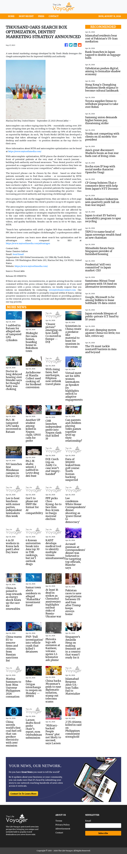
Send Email (18, 254)
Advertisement (62, 828)
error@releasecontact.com (62, 290)
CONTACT (54, 16)
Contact (59, 832)
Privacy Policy (62, 824)
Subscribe (103, 833)
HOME (11, 16)
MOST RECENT (26, 16)
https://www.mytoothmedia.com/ (24, 151)
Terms (58, 820)
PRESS (41, 16)
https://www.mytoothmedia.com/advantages (28, 243)
